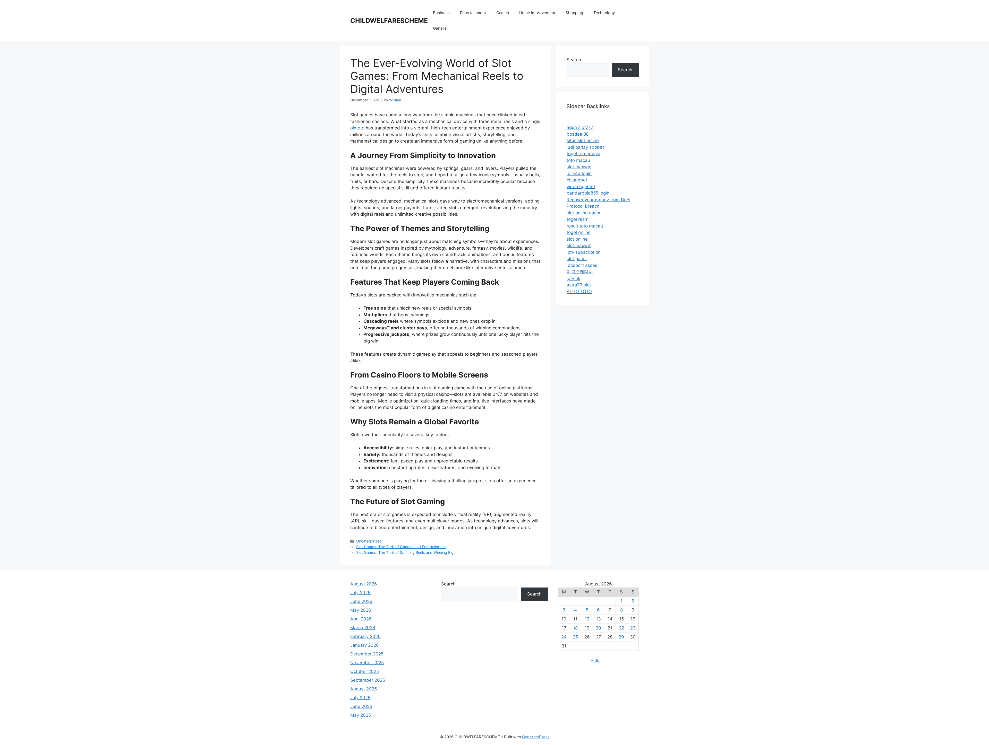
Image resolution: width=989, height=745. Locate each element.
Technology (604, 12)
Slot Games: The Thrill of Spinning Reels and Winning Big (405, 552)
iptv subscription (584, 252)
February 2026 (365, 636)
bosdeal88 (578, 134)
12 (587, 618)
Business (441, 12)
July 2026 (360, 592)
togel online (579, 232)
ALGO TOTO (579, 291)
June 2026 (361, 601)
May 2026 (360, 610)
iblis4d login (579, 173)
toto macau (578, 160)
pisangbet (577, 179)
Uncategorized (369, 541)
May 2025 (360, 715)
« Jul (596, 660)
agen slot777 (580, 127)
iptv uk (573, 278)
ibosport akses (582, 265)
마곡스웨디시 (580, 271)
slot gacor (577, 258)
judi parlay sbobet (585, 147)
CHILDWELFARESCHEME (389, 20)
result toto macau (585, 226)
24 (564, 636)
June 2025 (361, 706)
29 (621, 636)
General (440, 28)
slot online (577, 239)
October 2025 (364, 671)
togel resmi (578, 219)
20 (598, 627)
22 (621, 627)
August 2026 (363, 583)
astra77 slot (579, 284)
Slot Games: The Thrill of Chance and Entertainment (401, 547)
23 (633, 627)
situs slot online (583, 140)
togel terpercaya (583, 153)
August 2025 (363, 688)
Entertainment (473, 12)
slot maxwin (579, 166)
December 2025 (366, 653)
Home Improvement (537, 12)
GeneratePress (536, 736)
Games (502, 12)
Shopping (574, 12)
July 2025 (360, 697)
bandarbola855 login (588, 193)
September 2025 (367, 680)
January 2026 (364, 645)
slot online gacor (584, 212)
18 (575, 627)
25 (575, 636)
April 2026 (361, 618)
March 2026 (362, 627)
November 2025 (367, 662)
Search (574, 59)
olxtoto (357, 127)
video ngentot (581, 186)
